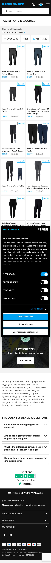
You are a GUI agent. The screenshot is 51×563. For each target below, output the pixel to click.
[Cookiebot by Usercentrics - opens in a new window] (36, 229)
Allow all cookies (25, 316)
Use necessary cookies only (25, 332)
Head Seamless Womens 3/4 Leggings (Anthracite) (38, 187)
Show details (37, 309)
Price (25, 38)
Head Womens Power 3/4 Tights (12, 110)
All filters (41, 38)
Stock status (11, 38)
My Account (34, 4)
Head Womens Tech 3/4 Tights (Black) (11, 72)
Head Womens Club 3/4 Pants (37, 149)
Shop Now (25, 360)
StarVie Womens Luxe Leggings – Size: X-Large (12, 149)
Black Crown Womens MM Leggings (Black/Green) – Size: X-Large (38, 111)
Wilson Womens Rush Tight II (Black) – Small (36, 224)
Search (5, 11)
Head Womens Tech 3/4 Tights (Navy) (37, 72)
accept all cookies (15, 505)
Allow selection (26, 324)
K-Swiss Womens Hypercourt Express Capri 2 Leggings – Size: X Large (13, 225)
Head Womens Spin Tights (13, 186)
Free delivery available (27, 492)
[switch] (44, 282)
